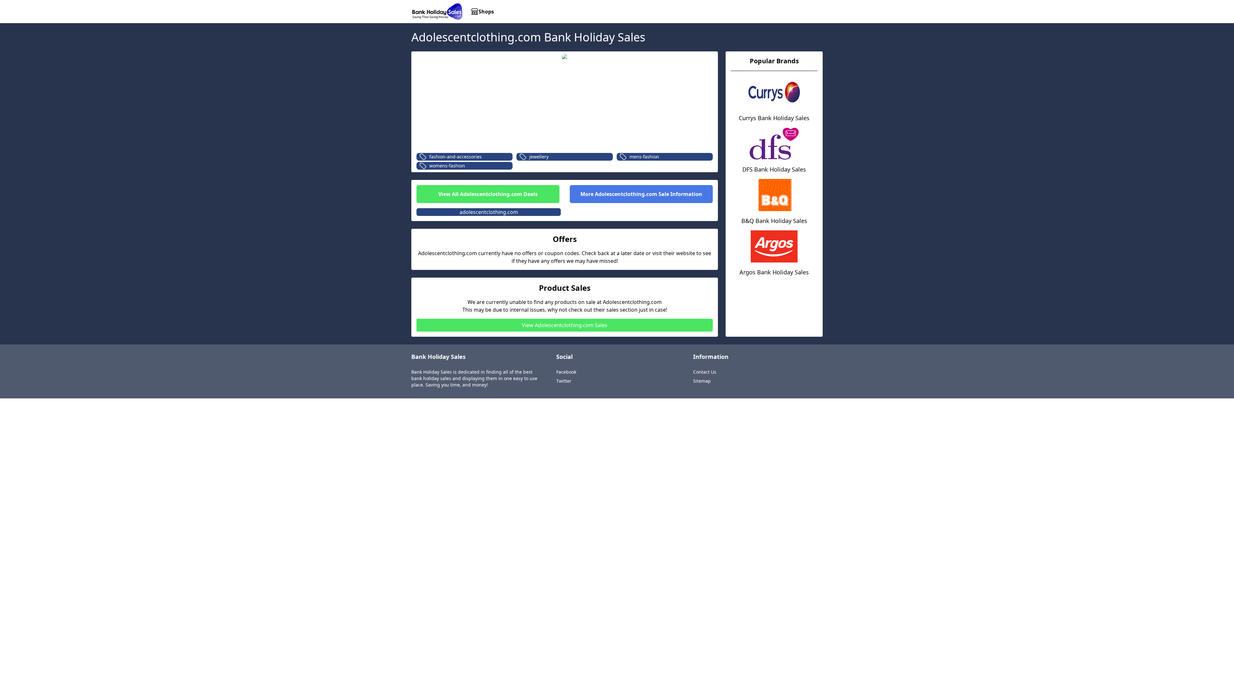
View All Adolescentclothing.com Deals (488, 194)
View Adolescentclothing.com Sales (564, 325)
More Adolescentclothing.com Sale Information (641, 194)
